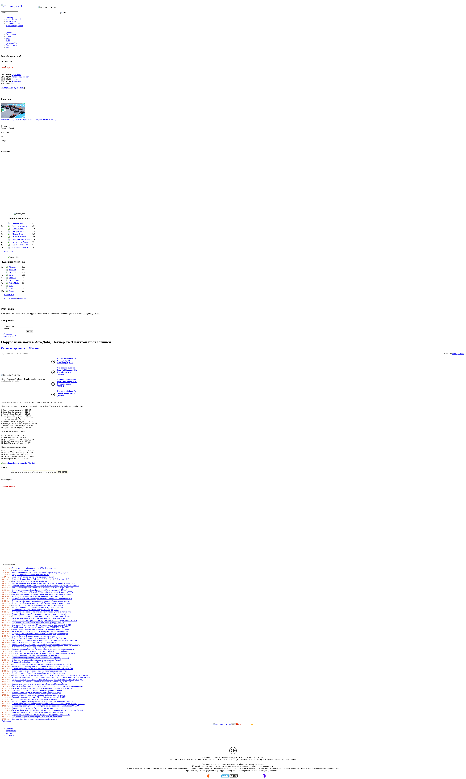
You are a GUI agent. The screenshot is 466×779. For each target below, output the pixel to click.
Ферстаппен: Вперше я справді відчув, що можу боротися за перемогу (41, 601)
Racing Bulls (14, 280)
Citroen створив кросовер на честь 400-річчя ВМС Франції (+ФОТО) (40, 658)
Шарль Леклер (18, 234)
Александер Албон (20, 242)
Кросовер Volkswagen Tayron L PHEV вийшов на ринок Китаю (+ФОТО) (42, 592)
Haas (11, 286)
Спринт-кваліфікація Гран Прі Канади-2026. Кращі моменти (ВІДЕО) (67, 382)
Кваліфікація (17, 81)
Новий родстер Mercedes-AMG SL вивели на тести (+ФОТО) (37, 596)
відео (16, 88)
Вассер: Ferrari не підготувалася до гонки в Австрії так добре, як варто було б (44, 583)
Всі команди (9, 295)
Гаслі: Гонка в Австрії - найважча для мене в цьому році (35, 610)
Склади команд (10, 298)
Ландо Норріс (18, 223)
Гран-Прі (22, 298)
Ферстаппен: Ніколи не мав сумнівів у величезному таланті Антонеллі (41, 612)
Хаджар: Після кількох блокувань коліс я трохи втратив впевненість (40, 614)
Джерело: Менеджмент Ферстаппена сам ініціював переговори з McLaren (42, 588)
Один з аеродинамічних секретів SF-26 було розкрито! (34, 568)
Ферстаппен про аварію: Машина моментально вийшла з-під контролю (41, 682)
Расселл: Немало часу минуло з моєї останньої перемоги (35, 656)
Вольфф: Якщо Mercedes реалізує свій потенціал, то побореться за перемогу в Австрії (47, 710)
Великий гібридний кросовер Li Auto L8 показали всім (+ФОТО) (39, 697)
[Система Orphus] (40, 473)
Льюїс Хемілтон (19, 237)
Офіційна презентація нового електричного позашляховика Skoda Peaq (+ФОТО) (45, 706)
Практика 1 (16, 75)
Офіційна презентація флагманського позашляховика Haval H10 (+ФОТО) (42, 669)
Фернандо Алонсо (20, 247)
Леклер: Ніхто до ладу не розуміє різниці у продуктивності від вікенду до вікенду (46, 645)
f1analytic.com (458, 354)
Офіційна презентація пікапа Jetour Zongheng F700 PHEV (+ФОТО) (40, 627)
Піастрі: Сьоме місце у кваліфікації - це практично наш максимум (39, 671)
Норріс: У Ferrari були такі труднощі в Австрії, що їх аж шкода (37, 605)
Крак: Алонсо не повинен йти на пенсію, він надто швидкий (37, 708)
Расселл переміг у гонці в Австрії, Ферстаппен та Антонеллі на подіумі (41, 664)
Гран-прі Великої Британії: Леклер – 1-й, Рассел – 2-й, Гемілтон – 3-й (40, 579)
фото (22, 88)
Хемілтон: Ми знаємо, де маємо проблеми (29, 581)
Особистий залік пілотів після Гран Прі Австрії (31, 662)
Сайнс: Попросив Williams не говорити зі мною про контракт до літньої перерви (45, 586)
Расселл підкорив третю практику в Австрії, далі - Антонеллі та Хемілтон (42, 701)
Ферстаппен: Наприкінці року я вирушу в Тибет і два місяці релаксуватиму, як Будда (47, 680)
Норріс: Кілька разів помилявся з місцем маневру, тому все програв (40, 634)
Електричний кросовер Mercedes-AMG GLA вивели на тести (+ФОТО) (41, 629)
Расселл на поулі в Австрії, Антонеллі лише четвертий (34, 699)
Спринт (15, 79)
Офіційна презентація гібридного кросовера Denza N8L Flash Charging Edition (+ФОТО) (48, 704)
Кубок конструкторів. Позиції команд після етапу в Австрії (36, 660)
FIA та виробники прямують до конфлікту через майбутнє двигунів (40, 572)
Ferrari (11, 275)
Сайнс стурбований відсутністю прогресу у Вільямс (33, 577)
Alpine (11, 291)
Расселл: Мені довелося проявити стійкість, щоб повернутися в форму (41, 616)
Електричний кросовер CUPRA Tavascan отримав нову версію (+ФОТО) (42, 625)
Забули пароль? (10, 336)
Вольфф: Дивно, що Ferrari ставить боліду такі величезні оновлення (40, 631)
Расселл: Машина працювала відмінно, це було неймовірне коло (38, 695)
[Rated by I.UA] (236, 724)
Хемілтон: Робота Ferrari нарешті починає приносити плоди (37, 690)
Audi (11, 288)
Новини (34, 348)
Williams (12, 278)
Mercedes (12, 270)
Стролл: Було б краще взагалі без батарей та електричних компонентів (41, 715)
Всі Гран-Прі (7, 88)
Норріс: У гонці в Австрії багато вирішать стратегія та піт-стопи (38, 673)
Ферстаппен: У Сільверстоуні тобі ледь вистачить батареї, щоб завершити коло (44, 621)
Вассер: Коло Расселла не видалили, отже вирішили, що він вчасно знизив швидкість (47, 686)
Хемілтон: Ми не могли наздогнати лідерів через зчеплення (36, 647)
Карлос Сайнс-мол (20, 245)
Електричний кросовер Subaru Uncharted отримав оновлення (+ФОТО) (41, 666)
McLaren (12, 267)
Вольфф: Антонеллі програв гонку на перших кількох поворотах (39, 618)
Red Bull (12, 272)
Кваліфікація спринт (20, 77)
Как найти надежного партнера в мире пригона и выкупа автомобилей (41, 594)
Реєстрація (8, 334)
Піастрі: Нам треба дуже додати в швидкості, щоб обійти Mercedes (39, 638)
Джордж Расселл (19, 231)
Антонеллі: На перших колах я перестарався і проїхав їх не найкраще (40, 651)
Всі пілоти (8, 251)
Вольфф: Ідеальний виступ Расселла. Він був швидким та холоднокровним (43, 649)
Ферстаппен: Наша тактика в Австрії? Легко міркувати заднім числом (41, 603)
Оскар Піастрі (18, 229)
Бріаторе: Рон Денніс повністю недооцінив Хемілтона (34, 719)
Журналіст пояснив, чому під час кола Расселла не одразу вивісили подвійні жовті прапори (50, 675)
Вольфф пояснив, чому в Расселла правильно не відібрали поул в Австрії (42, 688)
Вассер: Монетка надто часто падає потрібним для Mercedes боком (39, 684)
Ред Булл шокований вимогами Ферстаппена (30, 575)
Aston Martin (14, 283)
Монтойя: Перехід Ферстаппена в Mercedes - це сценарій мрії (37, 712)
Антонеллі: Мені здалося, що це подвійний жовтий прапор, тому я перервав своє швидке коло (51, 677)
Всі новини (12, 721)
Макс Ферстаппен (19, 226)
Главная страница (13, 348)
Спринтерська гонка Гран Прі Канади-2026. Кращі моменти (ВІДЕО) (67, 371)
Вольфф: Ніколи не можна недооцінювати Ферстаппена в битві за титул (42, 599)
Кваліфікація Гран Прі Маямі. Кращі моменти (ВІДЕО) (67, 393)
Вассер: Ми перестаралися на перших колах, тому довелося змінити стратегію (44, 640)
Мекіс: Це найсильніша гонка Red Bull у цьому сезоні (34, 642)
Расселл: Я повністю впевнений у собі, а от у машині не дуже (37, 607)
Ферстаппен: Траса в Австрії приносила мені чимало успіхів (37, 717)
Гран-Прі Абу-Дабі (27, 463)
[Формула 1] (11, 6)
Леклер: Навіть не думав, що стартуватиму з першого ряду (36, 693)
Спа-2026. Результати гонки (23, 570)
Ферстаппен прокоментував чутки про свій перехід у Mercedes (38, 623)
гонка (13, 83)
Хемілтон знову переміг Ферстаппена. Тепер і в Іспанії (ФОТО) (28, 119)
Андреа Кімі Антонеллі (22, 239)
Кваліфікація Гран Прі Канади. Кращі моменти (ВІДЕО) (67, 360)
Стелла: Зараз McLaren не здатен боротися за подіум (33, 636)
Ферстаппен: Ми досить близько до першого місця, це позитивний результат (43, 653)
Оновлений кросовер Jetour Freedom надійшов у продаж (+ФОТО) (39, 590)
